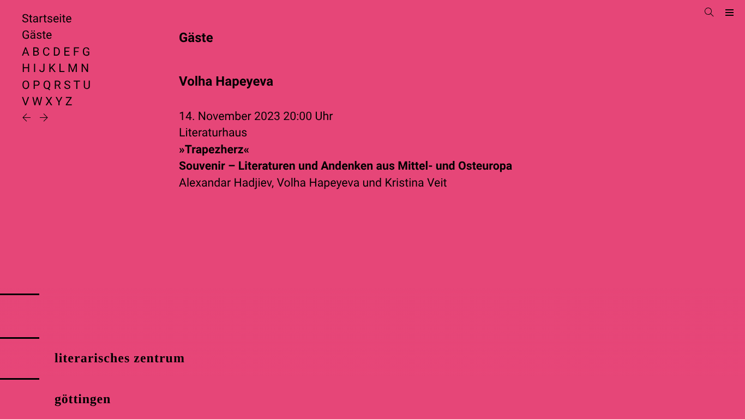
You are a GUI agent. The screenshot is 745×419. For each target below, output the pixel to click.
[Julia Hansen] (28, 118)
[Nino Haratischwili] (44, 118)
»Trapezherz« (345, 158)
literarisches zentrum (120, 358)
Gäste (37, 35)
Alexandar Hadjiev (225, 183)
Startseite (47, 19)
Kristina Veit (415, 183)
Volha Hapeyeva (318, 183)
